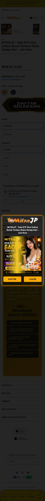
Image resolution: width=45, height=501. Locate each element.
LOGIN (32, 279)
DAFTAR (12, 279)
